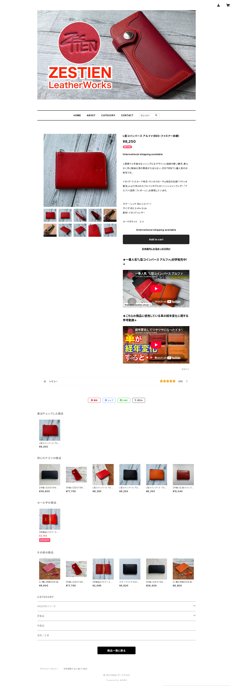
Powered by (113, 680)
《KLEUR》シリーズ (46, 606)
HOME (77, 115)
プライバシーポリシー (49, 669)
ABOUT (91, 115)
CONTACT (127, 115)
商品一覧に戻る (116, 650)
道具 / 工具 (43, 635)
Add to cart (156, 239)
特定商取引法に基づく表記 (75, 669)
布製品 (40, 625)
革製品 (40, 616)
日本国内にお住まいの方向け (156, 249)
